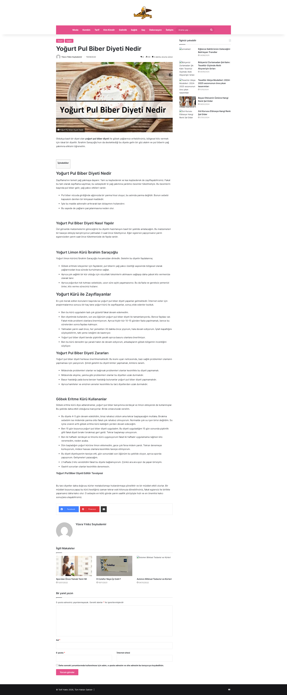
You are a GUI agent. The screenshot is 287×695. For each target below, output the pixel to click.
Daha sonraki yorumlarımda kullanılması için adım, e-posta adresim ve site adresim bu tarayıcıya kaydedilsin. (111, 665)
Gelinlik (123, 30)
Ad (58, 640)
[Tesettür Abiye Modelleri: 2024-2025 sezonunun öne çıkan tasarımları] (187, 86)
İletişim (169, 30)
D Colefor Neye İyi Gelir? (108, 579)
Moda (75, 30)
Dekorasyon (155, 30)
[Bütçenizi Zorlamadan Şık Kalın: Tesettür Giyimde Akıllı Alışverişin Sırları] (187, 69)
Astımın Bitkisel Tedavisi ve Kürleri (154, 579)
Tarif (97, 30)
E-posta (60, 653)
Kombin (86, 30)
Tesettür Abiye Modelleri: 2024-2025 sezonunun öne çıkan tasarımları (214, 83)
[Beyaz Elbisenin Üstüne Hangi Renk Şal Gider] (187, 102)
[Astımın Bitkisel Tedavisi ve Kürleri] (155, 566)
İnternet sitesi (123, 653)
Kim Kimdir (109, 30)
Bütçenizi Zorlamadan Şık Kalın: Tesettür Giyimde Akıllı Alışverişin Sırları (214, 65)
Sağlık (134, 30)
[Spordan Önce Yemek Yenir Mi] (74, 566)
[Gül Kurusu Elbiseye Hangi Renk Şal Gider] (187, 115)
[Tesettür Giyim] (143, 12)
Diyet (60, 41)
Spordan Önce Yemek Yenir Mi (71, 579)
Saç (143, 30)
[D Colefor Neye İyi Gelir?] (114, 566)
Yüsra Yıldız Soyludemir (71, 57)
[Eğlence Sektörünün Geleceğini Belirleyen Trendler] (187, 53)
